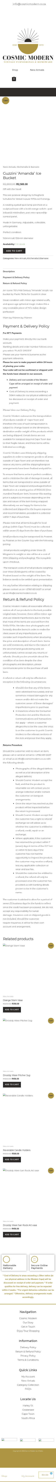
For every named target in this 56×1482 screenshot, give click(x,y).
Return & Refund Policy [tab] (15, 283)
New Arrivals (37, 69)
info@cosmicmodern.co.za (23, 593)
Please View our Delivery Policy (19, 410)
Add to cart (14, 251)
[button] (28, 21)
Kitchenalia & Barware (28, 167)
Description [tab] (9, 271)
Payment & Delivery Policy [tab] (16, 277)
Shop (15, 69)
